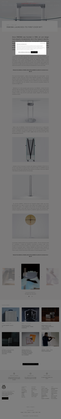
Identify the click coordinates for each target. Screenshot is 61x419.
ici (38, 47)
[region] (30, 48)
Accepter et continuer (34, 52)
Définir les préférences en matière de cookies (24, 52)
